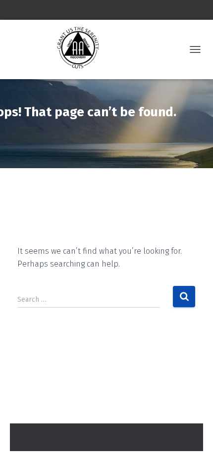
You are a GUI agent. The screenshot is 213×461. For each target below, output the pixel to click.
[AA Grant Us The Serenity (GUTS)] (56, 49)
